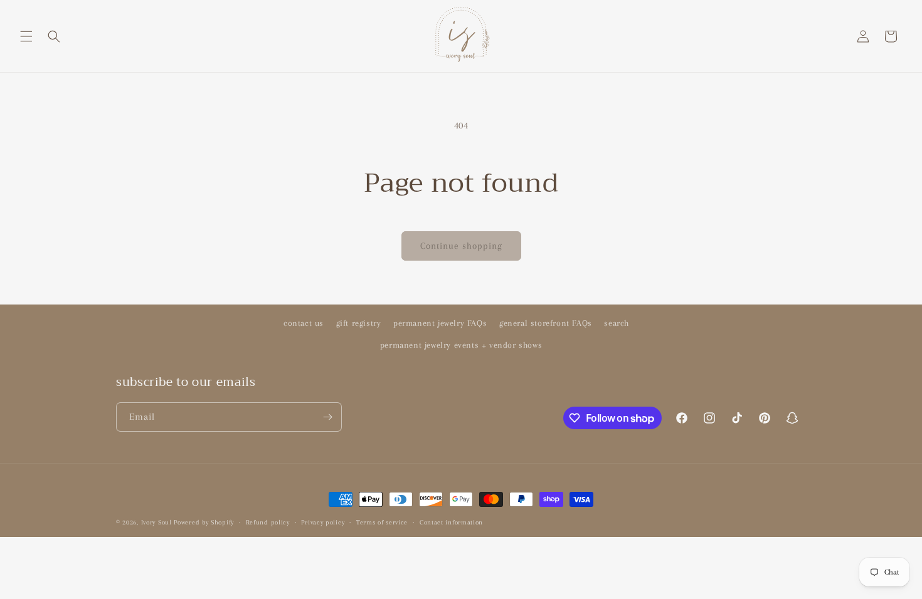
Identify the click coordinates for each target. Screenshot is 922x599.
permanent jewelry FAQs (440, 323)
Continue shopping (461, 246)
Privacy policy (322, 522)
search (616, 323)
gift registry (358, 323)
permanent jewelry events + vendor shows (461, 345)
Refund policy (268, 522)
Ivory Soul (156, 522)
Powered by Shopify (204, 522)
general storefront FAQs (545, 323)
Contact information (451, 522)
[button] (26, 36)
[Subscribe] (327, 417)
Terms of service (382, 522)
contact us (303, 323)
